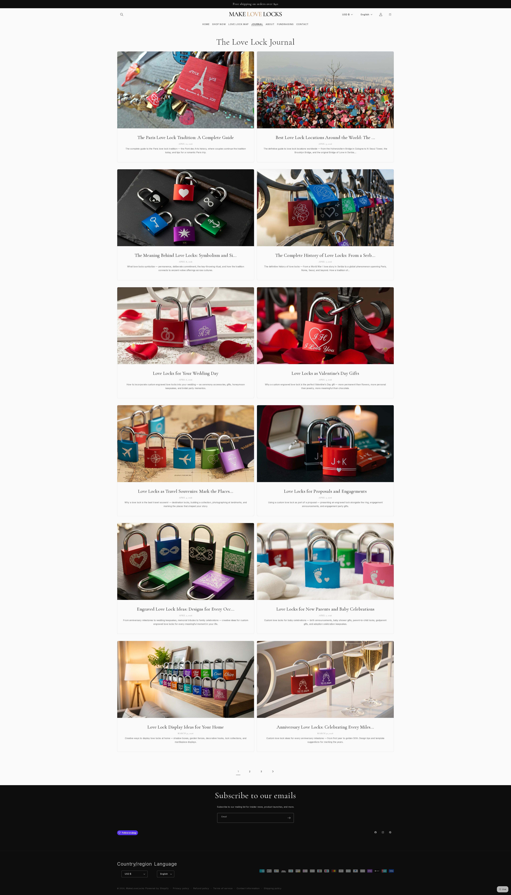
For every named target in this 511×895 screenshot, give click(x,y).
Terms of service (223, 888)
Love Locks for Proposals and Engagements (325, 491)
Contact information (248, 888)
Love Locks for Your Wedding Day (185, 373)
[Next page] (272, 771)
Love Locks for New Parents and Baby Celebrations (325, 609)
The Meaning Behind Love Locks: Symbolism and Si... (185, 255)
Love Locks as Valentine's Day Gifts (325, 373)
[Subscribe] (289, 818)
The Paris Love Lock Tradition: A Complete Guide (185, 137)
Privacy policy (181, 888)
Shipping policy (272, 888)
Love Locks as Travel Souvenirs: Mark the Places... (185, 491)
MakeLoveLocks (135, 888)
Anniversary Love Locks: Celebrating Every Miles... (325, 727)
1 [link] (238, 771)
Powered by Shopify (157, 888)
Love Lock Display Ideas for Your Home (185, 727)
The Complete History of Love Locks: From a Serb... (325, 255)
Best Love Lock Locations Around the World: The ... (325, 137)
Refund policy (201, 888)
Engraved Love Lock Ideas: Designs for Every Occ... (185, 609)
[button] (121, 14)
